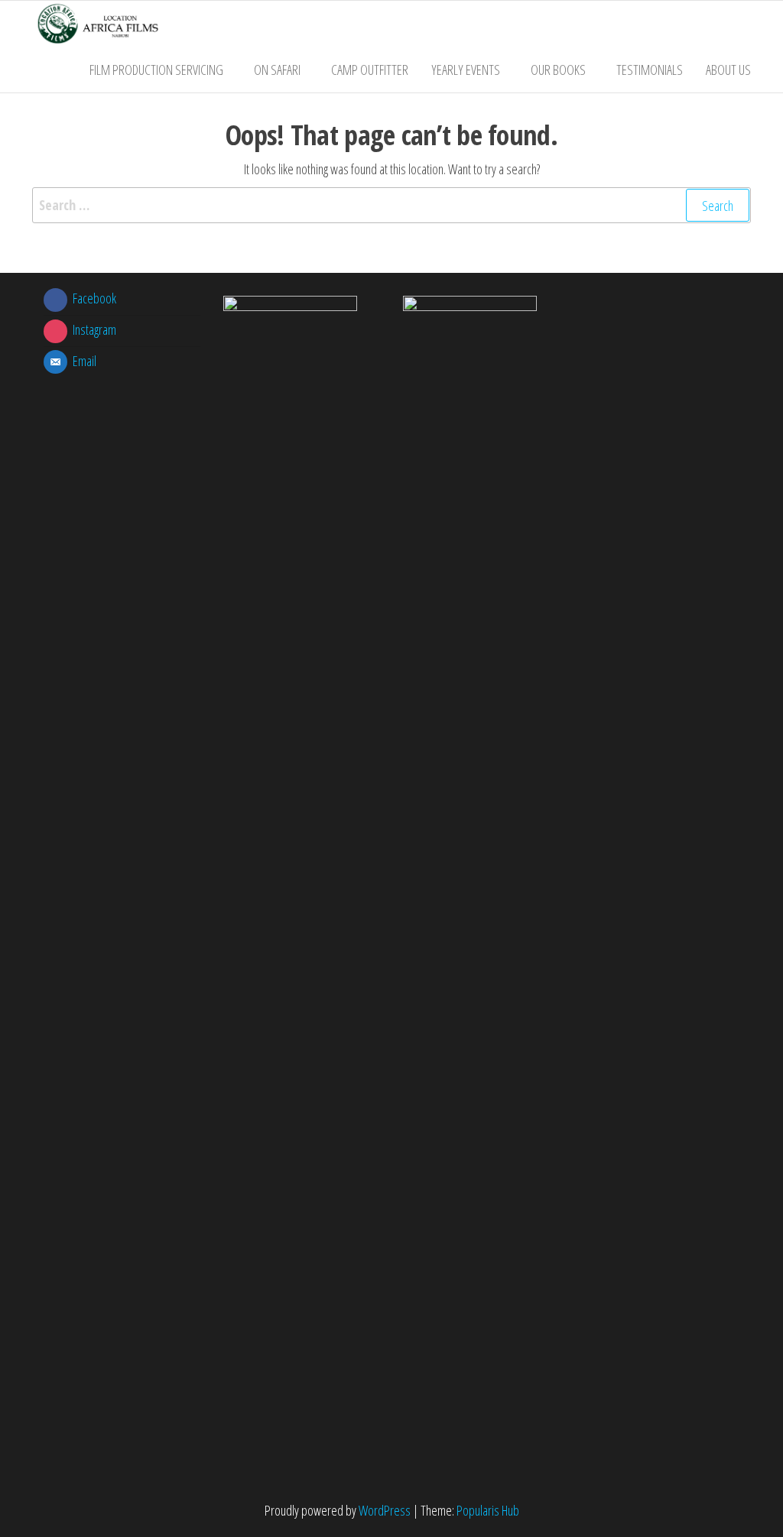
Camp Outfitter (369, 69)
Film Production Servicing (156, 69)
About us (728, 69)
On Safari (277, 69)
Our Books (558, 69)
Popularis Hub (487, 1510)
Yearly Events (465, 69)
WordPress (385, 1510)
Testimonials (649, 69)
